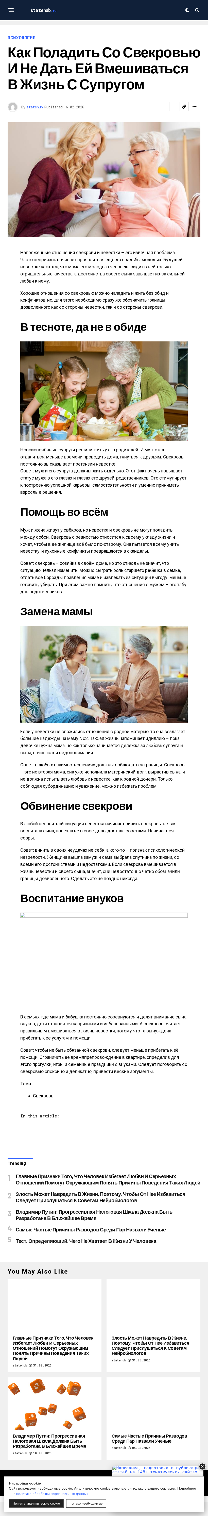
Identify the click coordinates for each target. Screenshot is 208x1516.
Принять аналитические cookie (36, 1503)
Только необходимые (86, 1503)
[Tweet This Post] (173, 106)
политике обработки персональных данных (52, 1494)
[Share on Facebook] (163, 106)
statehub (35, 107)
